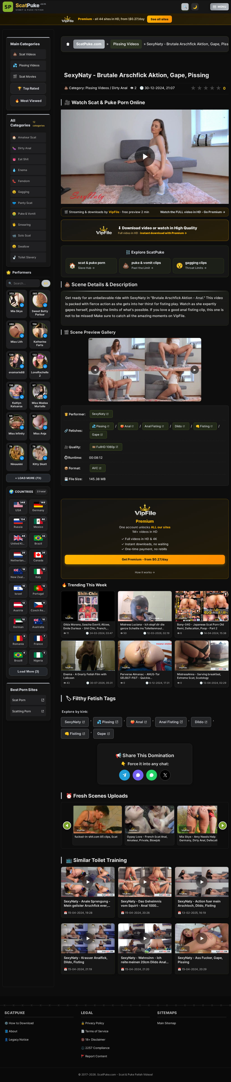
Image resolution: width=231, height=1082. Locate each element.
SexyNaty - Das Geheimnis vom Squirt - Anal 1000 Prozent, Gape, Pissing (141, 903)
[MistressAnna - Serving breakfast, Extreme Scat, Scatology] (202, 656)
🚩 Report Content (94, 1056)
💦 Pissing (99, 426)
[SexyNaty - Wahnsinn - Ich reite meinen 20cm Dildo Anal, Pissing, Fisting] (145, 938)
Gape (95, 434)
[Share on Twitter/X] (165, 775)
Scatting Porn (21, 711)
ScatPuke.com (89, 44)
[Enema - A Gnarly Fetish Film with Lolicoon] (88, 656)
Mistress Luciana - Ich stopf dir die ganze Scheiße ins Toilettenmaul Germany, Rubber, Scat (142, 626)
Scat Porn (18, 700)
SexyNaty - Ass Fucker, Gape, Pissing (200, 960)
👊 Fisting (203, 426)
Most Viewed (28, 101)
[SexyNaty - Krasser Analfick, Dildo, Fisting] (88, 938)
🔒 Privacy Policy (92, 1023)
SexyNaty (98, 414)
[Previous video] (67, 825)
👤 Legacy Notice (17, 1039)
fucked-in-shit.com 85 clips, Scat (96, 836)
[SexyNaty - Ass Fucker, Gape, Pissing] (202, 938)
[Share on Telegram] (124, 775)
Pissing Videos (126, 44)
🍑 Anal (125, 426)
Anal (199, 298)
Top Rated (28, 88)
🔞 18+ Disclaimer (93, 1039)
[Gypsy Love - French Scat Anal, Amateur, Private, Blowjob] (149, 819)
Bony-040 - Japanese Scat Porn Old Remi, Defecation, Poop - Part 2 (200, 626)
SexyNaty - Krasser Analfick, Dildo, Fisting (85, 960)
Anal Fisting (153, 426)
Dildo (178, 426)
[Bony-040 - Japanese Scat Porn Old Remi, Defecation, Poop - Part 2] (202, 606)
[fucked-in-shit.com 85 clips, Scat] (97, 819)
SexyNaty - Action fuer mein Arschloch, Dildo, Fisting (199, 903)
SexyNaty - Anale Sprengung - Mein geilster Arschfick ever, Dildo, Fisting (87, 903)
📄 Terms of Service (95, 1031)
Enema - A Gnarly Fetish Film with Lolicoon (84, 676)
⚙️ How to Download (19, 1023)
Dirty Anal (119, 88)
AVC (95, 468)
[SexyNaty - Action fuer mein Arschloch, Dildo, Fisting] (202, 882)
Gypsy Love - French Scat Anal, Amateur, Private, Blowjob (147, 838)
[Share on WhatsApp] (151, 775)
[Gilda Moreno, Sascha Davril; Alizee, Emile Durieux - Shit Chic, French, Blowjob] (88, 606)
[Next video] (223, 825)
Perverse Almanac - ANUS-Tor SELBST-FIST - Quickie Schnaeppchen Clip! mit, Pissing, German (141, 676)
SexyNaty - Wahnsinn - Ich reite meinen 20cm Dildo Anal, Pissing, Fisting (144, 960)
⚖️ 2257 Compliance (95, 1048)
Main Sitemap (166, 1023)
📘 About (11, 1031)
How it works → (145, 572)
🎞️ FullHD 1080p (103, 447)
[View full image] (144, 370)
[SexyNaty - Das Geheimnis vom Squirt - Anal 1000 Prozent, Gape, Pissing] (145, 882)
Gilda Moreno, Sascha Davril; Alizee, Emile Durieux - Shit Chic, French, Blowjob (86, 626)
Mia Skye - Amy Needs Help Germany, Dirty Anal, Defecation (200, 838)
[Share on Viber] (138, 775)
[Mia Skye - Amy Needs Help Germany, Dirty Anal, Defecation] (201, 819)
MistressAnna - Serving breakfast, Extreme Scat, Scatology (199, 676)
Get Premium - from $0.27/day (145, 559)
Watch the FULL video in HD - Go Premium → (192, 212)
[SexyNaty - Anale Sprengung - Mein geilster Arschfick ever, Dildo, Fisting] (88, 882)
